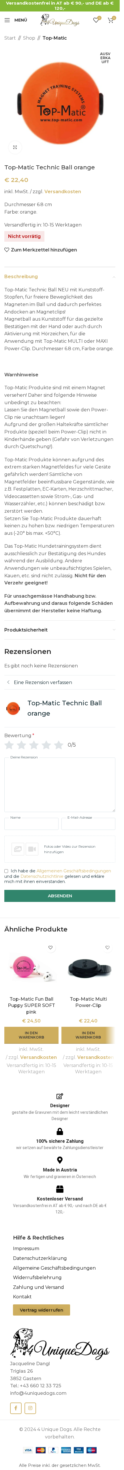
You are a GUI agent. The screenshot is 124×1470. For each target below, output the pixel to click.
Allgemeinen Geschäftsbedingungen (74, 871)
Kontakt (22, 1296)
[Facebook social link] (16, 1408)
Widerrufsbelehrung (37, 1277)
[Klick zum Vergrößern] (15, 147)
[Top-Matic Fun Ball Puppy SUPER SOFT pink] (31, 967)
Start (10, 38)
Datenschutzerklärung (40, 1258)
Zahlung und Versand (38, 1287)
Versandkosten (62, 191)
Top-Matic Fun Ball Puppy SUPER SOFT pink (31, 1005)
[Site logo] (60, 19)
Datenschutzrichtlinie (41, 876)
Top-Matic (54, 38)
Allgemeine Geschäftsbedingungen (54, 1268)
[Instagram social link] (30, 1408)
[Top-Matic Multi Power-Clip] (88, 967)
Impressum (26, 1248)
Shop (29, 38)
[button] (59, 849)
